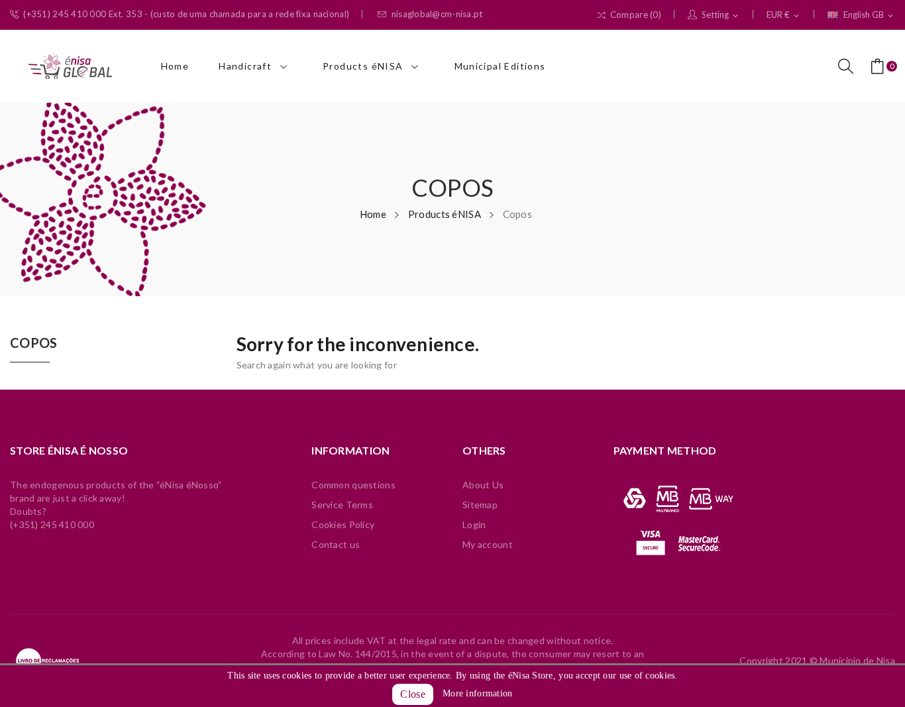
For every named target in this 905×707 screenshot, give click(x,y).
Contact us (335, 544)
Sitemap (480, 504)
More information (477, 693)
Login (474, 524)
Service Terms (342, 504)
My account (487, 544)
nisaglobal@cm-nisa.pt (437, 14)
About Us (483, 484)
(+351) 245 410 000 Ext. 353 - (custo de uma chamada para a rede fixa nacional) (186, 14)
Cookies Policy (342, 524)
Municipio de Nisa (857, 660)
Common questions (353, 484)
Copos (33, 343)
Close (412, 694)
